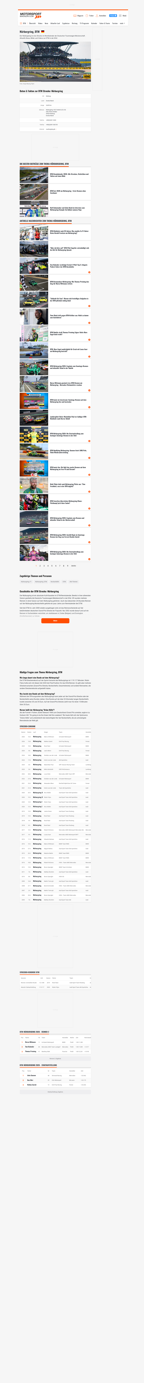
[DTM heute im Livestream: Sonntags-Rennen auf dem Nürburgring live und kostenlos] (55, 401)
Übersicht (32, 23)
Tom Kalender (29, 1046)
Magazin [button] (80, 15)
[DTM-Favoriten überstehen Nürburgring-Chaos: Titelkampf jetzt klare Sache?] (55, 502)
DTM (24, 23)
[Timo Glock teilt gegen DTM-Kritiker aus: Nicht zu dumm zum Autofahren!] (55, 317)
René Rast (55, 982)
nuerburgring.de (50, 129)
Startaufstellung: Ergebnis (55, 1092)
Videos (40, 23)
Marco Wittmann (30, 1042)
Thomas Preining (30, 1051)
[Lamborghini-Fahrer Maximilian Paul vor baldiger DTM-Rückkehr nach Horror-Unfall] (55, 418)
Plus (112, 15)
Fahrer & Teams (105, 23)
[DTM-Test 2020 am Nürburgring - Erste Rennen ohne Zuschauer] (55, 192)
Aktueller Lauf (55, 23)
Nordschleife (55, 582)
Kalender (94, 23)
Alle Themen (73, 582)
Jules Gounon (31, 1075)
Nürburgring (37, 736)
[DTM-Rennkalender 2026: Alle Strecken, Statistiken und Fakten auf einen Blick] (55, 175)
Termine (115, 23)
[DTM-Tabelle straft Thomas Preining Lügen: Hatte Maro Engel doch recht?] (55, 333)
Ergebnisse (65, 23)
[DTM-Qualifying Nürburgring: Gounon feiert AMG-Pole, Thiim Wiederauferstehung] (55, 451)
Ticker (91, 15)
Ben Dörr (30, 1080)
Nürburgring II (38, 792)
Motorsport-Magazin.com (31, 16)
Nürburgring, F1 (26, 582)
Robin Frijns (55, 987)
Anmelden (102, 15)
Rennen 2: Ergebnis (55, 1058)
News (46, 23)
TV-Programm (84, 23)
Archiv (73, 566)
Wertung (74, 23)
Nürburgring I (37, 802)
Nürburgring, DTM (41, 582)
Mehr (55, 621)
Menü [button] (124, 15)
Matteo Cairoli (31, 1085)
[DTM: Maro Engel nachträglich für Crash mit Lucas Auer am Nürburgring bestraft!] (55, 350)
